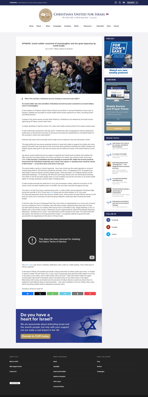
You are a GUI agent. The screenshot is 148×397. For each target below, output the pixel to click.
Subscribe (100, 26)
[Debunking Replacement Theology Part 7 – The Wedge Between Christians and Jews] (108, 164)
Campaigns (57, 26)
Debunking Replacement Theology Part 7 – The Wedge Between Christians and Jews (121, 165)
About (39, 26)
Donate (116, 26)
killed (52, 192)
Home (31, 26)
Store (109, 26)
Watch (76, 26)
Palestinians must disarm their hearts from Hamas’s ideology (120, 203)
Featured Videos (58, 386)
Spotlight (56, 366)
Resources (87, 26)
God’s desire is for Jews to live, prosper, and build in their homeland (120, 145)
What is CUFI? (14, 361)
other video (29, 265)
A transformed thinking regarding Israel (119, 179)
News (48, 26)
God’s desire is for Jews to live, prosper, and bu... (33, 2)
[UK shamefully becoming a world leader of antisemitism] (108, 190)
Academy (67, 26)
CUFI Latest (57, 381)
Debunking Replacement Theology (119, 170)
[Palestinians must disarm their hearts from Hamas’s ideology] (108, 202)
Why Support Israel (16, 366)
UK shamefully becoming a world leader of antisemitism (120, 190)
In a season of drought (119, 154)
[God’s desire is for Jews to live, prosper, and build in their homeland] (108, 144)
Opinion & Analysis (66, 49)
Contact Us (13, 371)
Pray (98, 361)
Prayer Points (124, 148)
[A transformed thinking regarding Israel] (108, 179)
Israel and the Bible (59, 371)
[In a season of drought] (108, 155)
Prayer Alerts (124, 156)
